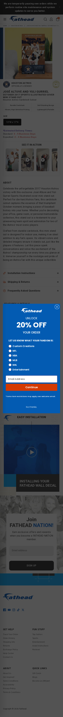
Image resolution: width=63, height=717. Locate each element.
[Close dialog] (57, 307)
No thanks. (31, 407)
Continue (31, 387)
